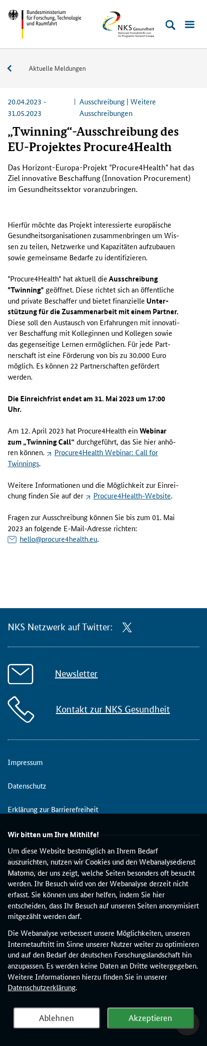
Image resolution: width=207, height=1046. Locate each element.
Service (14, 68)
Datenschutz (27, 785)
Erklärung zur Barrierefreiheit (53, 809)
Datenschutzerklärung (42, 987)
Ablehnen (56, 1017)
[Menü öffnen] (189, 25)
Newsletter (76, 673)
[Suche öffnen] (170, 25)
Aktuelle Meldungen (57, 68)
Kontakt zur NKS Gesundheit (113, 709)
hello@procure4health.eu (58, 539)
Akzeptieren (150, 1017)
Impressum (25, 762)
